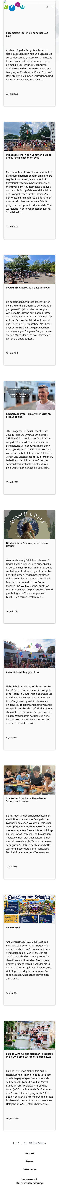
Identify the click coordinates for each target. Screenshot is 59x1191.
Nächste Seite (37, 1143)
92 (25, 1143)
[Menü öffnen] (52, 7)
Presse (29, 1161)
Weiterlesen (13, 22)
